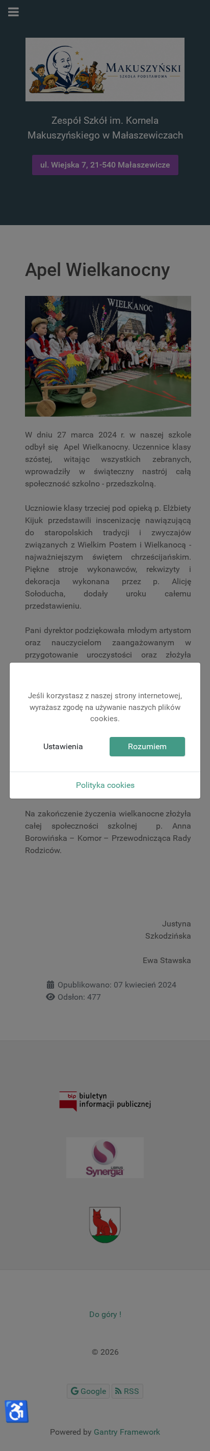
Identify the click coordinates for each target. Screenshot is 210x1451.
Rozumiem (147, 746)
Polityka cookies (105, 785)
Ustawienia (63, 746)
